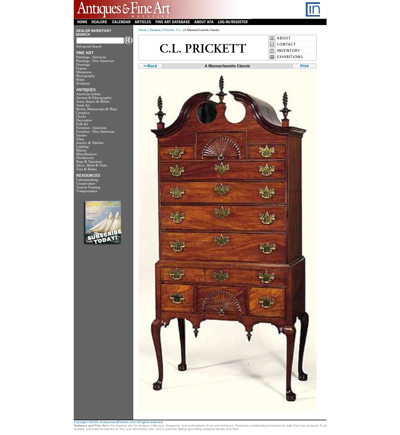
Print (304, 66)
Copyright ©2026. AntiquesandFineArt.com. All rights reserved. (118, 422)
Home (142, 30)
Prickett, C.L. (172, 30)
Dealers (155, 30)
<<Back (150, 66)
